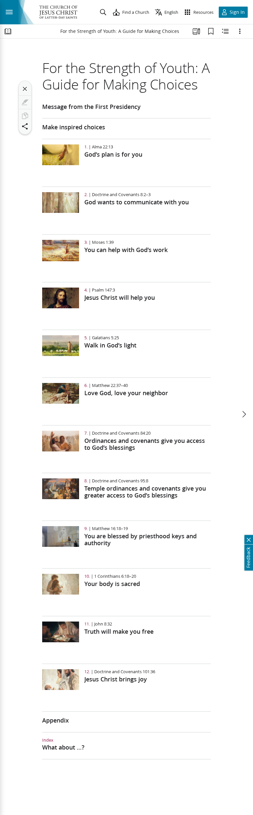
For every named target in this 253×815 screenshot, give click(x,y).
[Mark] (25, 102)
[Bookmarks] (210, 31)
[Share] (25, 126)
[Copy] (25, 116)
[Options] (239, 31)
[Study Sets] (196, 31)
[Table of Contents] (8, 31)
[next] (243, 414)
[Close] (25, 89)
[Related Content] (225, 31)
